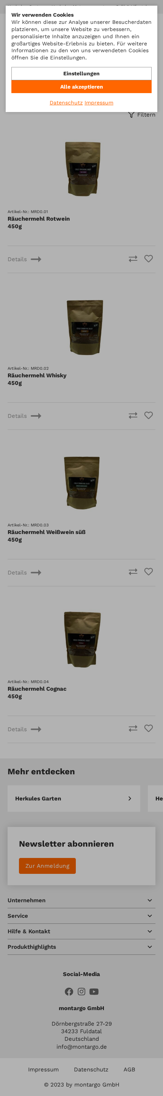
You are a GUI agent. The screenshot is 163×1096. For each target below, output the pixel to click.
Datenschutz (66, 103)
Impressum (99, 103)
